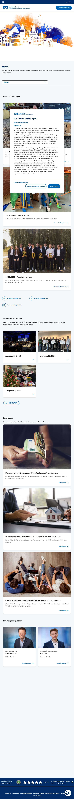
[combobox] (25, 82)
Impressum (8, 793)
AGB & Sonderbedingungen (52, 793)
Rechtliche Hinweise (38, 793)
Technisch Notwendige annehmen (35, 186)
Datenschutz (15, 793)
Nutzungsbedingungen (26, 793)
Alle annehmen (54, 186)
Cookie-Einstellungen (21, 182)
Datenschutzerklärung (21, 122)
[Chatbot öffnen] (68, 793)
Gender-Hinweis (37, 795)
